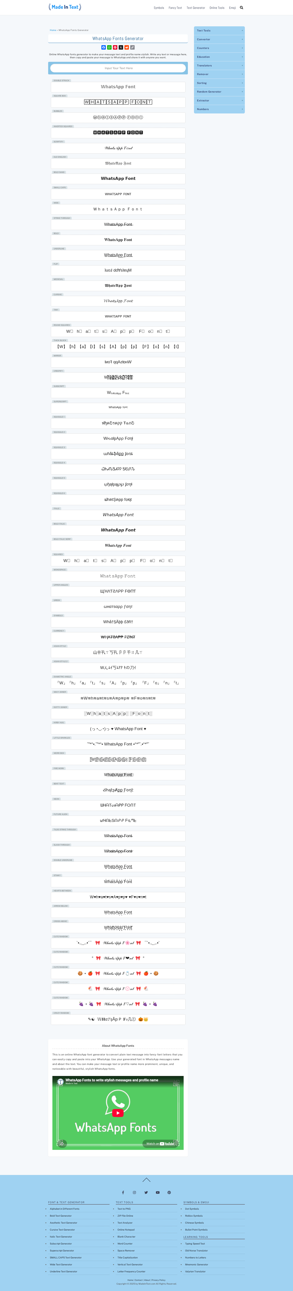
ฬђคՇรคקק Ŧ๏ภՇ (118, 423)
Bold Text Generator (61, 1215)
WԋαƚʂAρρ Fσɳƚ (118, 438)
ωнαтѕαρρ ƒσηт (118, 606)
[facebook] (123, 1192)
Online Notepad (126, 1229)
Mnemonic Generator (196, 1264)
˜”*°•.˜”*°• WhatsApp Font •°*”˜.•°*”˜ (118, 744)
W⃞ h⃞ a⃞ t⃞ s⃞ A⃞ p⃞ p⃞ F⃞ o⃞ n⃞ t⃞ (118, 560)
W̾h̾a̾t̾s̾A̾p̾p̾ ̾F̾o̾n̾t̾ (118, 881)
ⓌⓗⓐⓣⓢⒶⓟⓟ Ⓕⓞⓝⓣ (118, 117)
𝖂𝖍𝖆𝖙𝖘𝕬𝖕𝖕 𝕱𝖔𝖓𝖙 (118, 285)
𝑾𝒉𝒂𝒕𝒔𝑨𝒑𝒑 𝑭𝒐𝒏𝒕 (118, 545)
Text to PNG (124, 1208)
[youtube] (157, 1192)
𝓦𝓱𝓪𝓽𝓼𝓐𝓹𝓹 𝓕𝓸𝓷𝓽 (118, 300)
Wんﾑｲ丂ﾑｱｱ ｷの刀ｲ (118, 667)
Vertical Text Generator (130, 1264)
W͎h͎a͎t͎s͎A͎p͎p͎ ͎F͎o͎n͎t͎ (118, 912)
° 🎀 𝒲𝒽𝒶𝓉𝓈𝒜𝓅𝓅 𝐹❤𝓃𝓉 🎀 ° (118, 958)
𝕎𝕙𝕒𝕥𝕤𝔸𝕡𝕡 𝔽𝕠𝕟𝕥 (118, 86)
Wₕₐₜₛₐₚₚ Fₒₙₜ (118, 392)
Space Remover (126, 1250)
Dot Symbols (192, 1208)
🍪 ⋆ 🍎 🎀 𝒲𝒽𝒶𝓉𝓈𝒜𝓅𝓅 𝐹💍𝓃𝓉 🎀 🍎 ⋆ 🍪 (118, 973)
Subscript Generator (61, 1243)
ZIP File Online (125, 1215)
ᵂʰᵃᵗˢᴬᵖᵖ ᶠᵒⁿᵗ (118, 407)
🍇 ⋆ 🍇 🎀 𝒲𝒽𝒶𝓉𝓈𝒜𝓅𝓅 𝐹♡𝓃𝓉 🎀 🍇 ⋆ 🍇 (118, 1004)
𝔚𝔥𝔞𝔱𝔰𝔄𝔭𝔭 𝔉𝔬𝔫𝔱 (118, 163)
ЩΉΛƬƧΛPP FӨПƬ (118, 591)
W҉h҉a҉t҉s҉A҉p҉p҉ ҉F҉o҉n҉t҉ (118, 774)
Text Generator (196, 8)
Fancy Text (175, 8)
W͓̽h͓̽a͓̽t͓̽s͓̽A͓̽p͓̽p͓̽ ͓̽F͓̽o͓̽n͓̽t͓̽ (118, 927)
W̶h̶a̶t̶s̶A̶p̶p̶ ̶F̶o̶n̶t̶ (118, 224)
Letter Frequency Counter (131, 1271)
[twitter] (146, 1192)
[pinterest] (169, 1192)
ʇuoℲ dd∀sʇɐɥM (118, 270)
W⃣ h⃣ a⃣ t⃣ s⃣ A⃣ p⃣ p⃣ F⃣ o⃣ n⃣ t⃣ (118, 331)
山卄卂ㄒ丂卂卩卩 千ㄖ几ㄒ (118, 652)
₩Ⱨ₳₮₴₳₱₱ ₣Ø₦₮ (118, 637)
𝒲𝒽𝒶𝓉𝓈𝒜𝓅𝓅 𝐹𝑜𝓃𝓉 (118, 148)
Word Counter (125, 1243)
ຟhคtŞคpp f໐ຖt (118, 499)
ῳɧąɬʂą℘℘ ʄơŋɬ (118, 484)
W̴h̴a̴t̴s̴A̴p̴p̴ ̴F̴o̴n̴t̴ (118, 835)
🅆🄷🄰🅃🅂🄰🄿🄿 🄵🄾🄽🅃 (118, 102)
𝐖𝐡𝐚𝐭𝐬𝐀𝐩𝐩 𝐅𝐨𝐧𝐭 (118, 239)
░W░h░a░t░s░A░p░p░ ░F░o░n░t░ (118, 713)
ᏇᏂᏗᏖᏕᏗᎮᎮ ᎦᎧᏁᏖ (118, 469)
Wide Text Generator (61, 1264)
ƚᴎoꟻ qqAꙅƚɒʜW (118, 362)
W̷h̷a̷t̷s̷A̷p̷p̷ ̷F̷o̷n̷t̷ (118, 851)
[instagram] (134, 1192)
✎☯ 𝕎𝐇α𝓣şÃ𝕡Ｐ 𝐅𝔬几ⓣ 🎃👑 (118, 1019)
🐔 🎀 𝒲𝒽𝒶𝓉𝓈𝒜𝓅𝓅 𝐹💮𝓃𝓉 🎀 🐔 (118, 988)
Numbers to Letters (195, 1257)
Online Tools (217, 8)
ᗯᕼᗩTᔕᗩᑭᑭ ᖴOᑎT (118, 805)
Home (53, 30)
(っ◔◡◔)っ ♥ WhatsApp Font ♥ (118, 728)
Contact (139, 1280)
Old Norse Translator (196, 1250)
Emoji (232, 8)
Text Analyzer (125, 1222)
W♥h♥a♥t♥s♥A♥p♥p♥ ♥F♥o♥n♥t (118, 897)
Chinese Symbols (194, 1222)
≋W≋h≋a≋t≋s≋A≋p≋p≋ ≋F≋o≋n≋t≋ (118, 698)
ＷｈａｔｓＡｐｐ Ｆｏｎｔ (118, 209)
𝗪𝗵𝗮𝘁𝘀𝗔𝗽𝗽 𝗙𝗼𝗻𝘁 (118, 178)
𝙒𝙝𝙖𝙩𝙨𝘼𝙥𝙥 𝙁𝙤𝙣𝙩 (118, 530)
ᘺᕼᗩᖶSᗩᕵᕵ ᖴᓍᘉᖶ (118, 820)
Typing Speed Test (195, 1243)
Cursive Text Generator (62, 1229)
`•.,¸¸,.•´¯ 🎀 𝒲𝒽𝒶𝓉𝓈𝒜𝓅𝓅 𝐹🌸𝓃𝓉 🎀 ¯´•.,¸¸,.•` (118, 942)
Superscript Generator (62, 1250)
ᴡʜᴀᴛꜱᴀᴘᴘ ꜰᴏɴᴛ (118, 193)
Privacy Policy (158, 1280)
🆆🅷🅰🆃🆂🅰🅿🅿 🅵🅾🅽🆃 (118, 132)
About (147, 1280)
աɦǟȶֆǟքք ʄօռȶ (118, 453)
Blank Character (126, 1236)
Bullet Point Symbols (196, 1229)
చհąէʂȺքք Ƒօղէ (118, 790)
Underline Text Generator (63, 1271)
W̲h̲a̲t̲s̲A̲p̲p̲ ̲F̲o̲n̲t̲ (118, 255)
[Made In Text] (65, 9)
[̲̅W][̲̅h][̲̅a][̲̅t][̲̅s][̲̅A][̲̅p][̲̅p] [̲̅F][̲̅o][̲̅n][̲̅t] (118, 759)
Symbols (159, 8)
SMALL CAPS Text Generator (66, 1257)
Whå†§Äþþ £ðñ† (118, 621)
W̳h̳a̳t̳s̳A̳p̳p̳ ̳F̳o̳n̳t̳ (118, 866)
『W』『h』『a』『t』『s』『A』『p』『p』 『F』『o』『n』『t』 (118, 683)
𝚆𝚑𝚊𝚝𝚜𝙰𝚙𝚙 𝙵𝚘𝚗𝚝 (118, 576)
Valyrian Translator (195, 1271)
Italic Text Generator (61, 1236)
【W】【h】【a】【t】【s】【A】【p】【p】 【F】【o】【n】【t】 (118, 346)
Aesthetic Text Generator (63, 1222)
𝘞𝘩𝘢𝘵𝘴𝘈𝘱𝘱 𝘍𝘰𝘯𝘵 (118, 514)
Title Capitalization (128, 1257)
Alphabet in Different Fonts (64, 1208)
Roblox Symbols (194, 1215)
